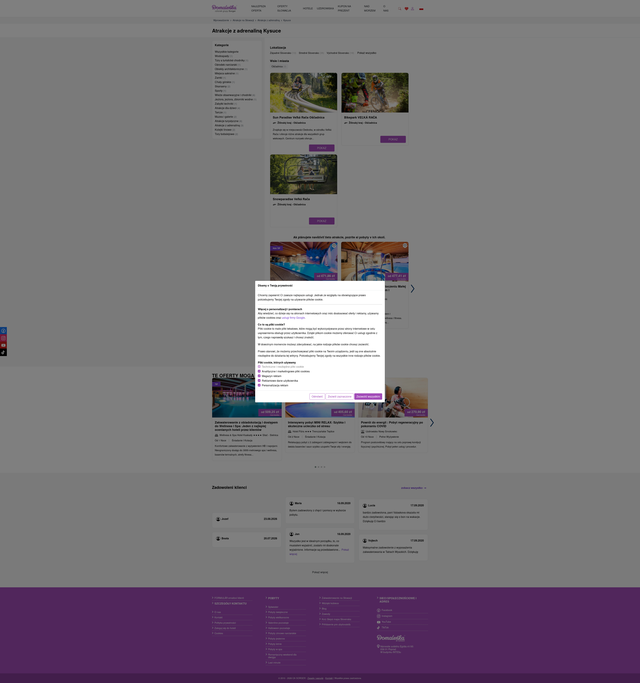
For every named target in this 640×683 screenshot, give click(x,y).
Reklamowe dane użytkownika (280, 380)
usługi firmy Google (293, 318)
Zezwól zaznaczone (340, 396)
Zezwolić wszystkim (368, 396)
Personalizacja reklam (275, 385)
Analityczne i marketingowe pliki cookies (286, 371)
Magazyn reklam (271, 376)
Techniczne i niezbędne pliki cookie (283, 366)
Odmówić (317, 396)
